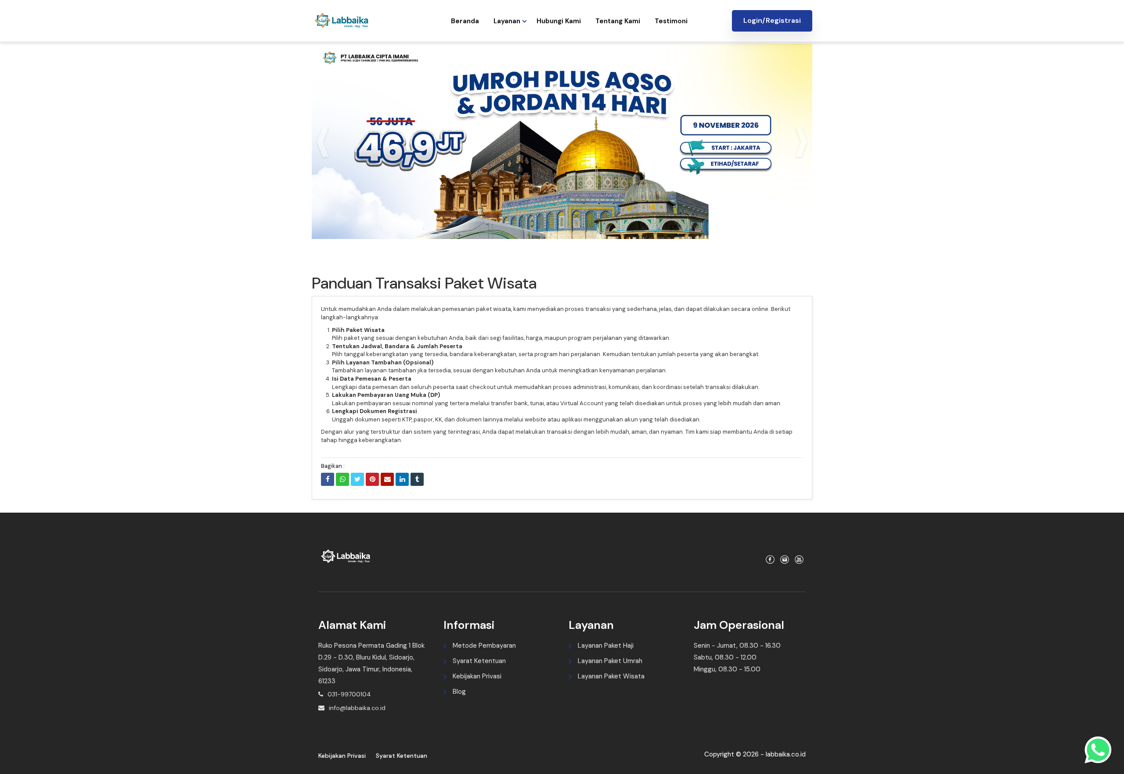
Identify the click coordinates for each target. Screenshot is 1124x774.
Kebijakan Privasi (477, 676)
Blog (459, 691)
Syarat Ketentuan (479, 660)
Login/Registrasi (772, 20)
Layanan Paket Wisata (611, 676)
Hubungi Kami (559, 21)
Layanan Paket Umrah (610, 660)
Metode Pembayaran (484, 645)
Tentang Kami (617, 21)
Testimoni (671, 21)
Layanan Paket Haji (606, 645)
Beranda (465, 21)
